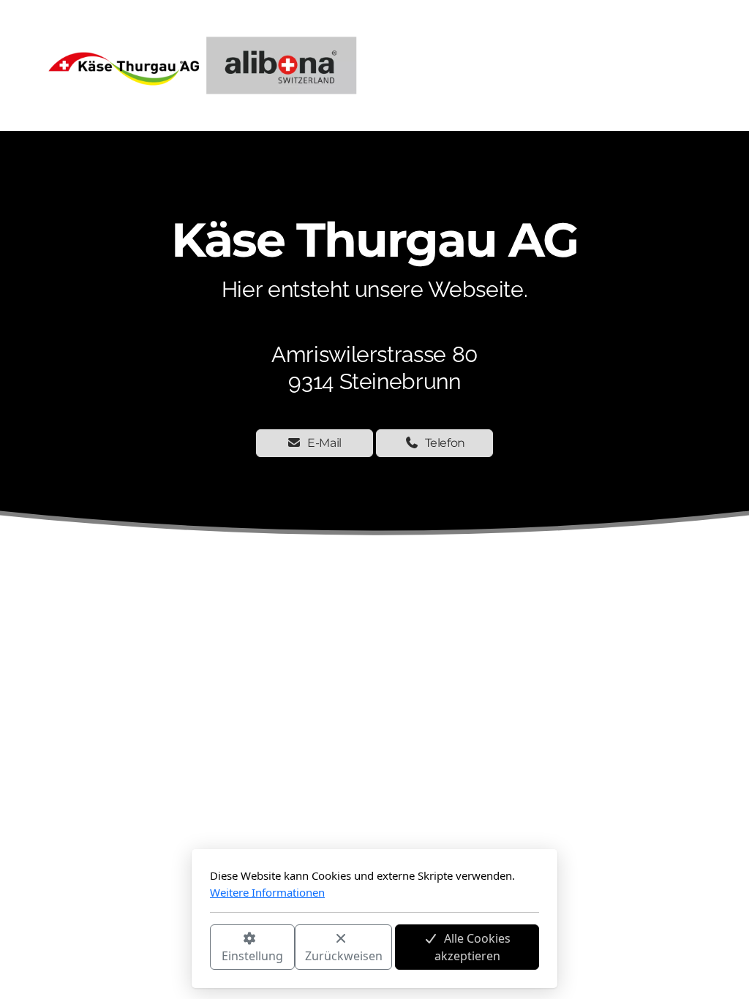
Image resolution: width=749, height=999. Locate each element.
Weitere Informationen (267, 892)
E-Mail (324, 443)
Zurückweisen (344, 956)
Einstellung (252, 956)
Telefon (445, 443)
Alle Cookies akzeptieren (472, 947)
